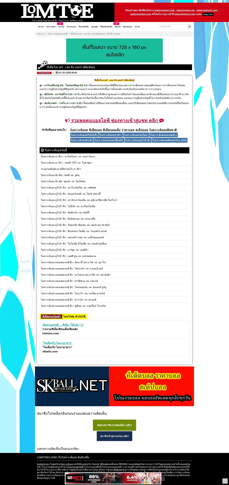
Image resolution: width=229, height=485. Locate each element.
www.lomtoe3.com (185, 14)
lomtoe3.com (43, 464)
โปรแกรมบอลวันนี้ (74, 467)
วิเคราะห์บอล (67, 464)
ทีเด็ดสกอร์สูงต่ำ (52, 316)
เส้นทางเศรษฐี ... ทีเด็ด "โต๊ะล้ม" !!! (62, 324)
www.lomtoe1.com (207, 10)
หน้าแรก (41, 34)
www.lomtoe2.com (140, 14)
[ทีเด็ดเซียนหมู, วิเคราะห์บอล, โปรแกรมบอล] (114, 387)
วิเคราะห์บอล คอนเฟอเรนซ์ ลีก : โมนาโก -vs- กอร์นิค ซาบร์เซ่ (57, 20)
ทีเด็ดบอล (117, 470)
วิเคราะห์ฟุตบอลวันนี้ (57, 34)
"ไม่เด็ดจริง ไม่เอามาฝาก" (57, 343)
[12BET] (113, 478)
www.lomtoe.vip (186, 10)
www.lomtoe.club (165, 10)
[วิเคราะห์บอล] (114, 51)
